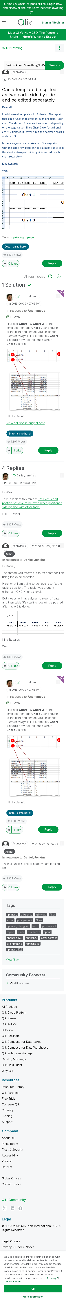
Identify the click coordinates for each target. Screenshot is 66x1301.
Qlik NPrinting (12, 48)
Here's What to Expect (39, 36)
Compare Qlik (11, 1104)
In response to (25, 310)
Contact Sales (11, 1184)
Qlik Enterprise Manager (17, 1053)
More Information (33, 1296)
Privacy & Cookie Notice (18, 1247)
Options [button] (59, 48)
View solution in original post (25, 423)
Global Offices (11, 1178)
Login (51, 4)
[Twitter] (4, 1208)
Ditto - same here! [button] (15, 246)
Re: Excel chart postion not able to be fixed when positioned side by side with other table (32, 503)
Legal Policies (11, 1241)
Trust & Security (12, 1149)
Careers (7, 1167)
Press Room (10, 1144)
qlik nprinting (14, 943)
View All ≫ (12, 959)
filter (52, 914)
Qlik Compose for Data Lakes (21, 1041)
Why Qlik (8, 1071)
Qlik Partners (10, 1092)
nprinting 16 (33, 943)
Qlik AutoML (10, 1024)
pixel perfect (49, 937)
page (30, 237)
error (35, 926)
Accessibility (10, 1155)
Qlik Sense (9, 1018)
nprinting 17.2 (14, 949)
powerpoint (49, 926)
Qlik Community (14, 1200)
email (21, 932)
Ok (33, 1288)
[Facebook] (20, 1208)
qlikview (41, 914)
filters (39, 920)
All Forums (21, 983)
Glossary (8, 1110)
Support (7, 1122)
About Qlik (8, 1138)
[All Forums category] (8, 983)
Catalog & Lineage (14, 1059)
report (10, 932)
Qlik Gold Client (12, 1065)
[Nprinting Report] (52, 276)
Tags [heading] (10, 905)
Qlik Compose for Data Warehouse (25, 1047)
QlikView (7, 1030)
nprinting (17, 237)
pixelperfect (24, 920)
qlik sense (34, 932)
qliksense (26, 914)
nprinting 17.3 (14, 937)
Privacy (7, 1161)
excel (10, 920)
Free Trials (8, 1098)
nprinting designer (18, 926)
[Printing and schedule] (58, 276)
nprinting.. (31, 937)
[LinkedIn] (12, 1208)
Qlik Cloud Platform (14, 1012)
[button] (62, 71)
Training (7, 1116)
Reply (52, 263)
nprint (47, 932)
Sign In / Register (53, 22)
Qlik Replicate (11, 1036)
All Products (10, 1006)
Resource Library (13, 1087)
